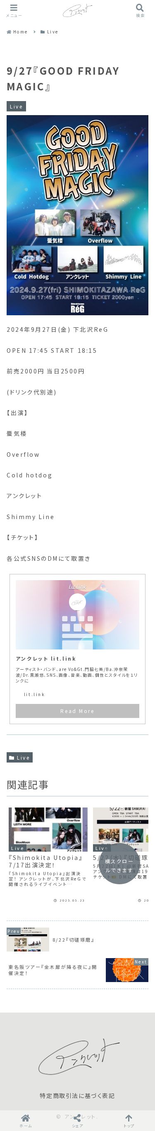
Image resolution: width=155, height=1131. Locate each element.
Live (23, 757)
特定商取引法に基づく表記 (77, 1096)
